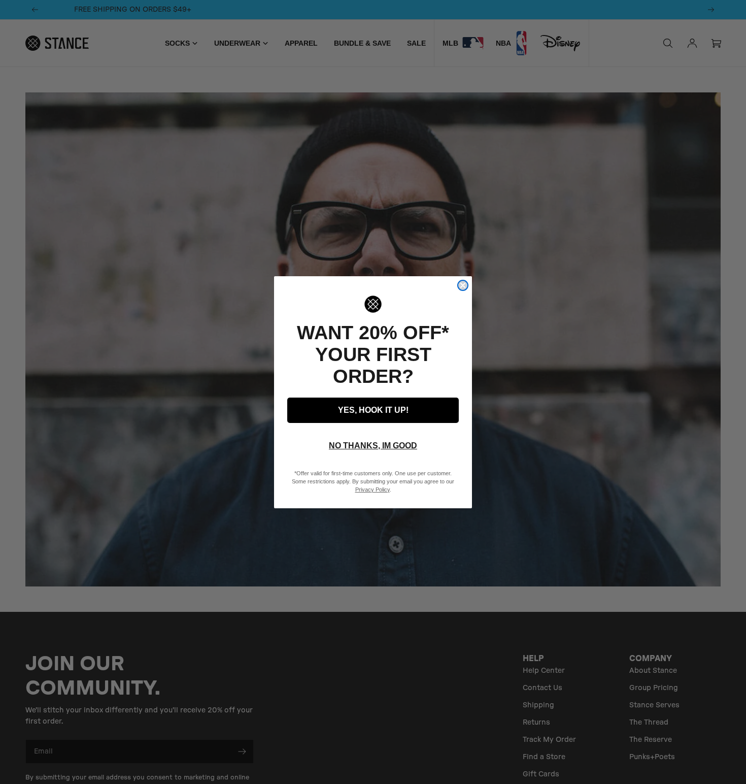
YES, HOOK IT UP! (373, 410)
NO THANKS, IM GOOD (373, 445)
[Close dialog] (463, 285)
